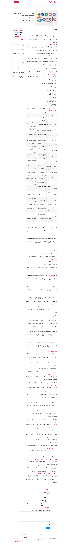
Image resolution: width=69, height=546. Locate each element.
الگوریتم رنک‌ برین (55, 332)
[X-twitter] (20, 541)
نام (49, 520)
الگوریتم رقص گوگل (55, 226)
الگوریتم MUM (55, 424)
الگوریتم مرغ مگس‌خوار (54, 306)
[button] (27, 29)
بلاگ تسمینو (56, 5)
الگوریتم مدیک (55, 362)
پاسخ (45, 497)
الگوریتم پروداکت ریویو (54, 410)
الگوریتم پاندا (55, 236)
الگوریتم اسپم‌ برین (55, 376)
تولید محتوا (45, 8)
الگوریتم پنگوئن (52, 275)
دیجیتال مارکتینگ (41, 8)
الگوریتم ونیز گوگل (43, 267)
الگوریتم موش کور (55, 353)
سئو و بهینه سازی (50, 8)
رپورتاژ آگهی (55, 8)
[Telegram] (16, 541)
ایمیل (49, 524)
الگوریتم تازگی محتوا (55, 247)
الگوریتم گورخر (55, 300)
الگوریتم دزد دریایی (35, 290)
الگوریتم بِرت (55, 387)
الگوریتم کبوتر (53, 323)
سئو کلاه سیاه (48, 64)
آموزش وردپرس (36, 8)
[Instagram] (22, 541)
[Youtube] (18, 541)
